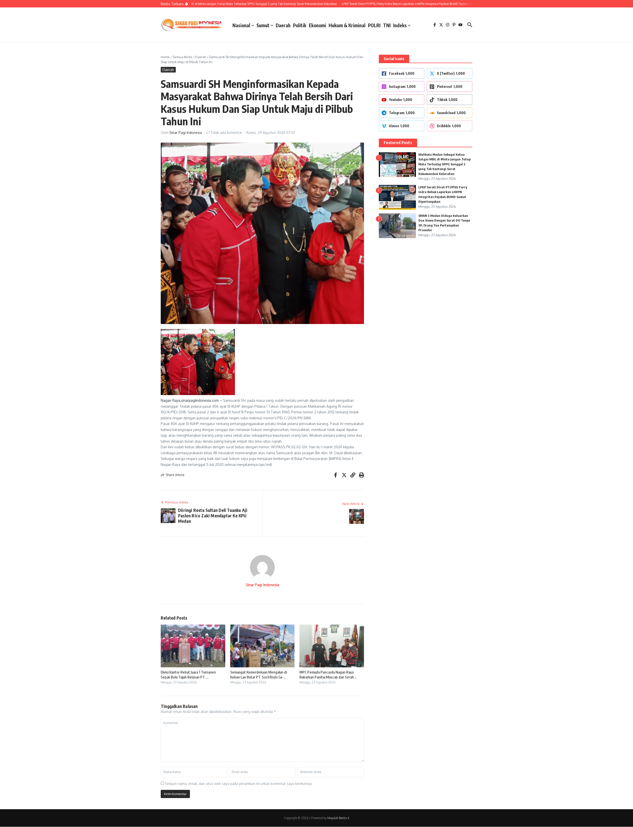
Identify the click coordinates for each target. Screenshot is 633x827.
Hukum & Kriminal (347, 25)
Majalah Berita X (338, 818)
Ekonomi (317, 25)
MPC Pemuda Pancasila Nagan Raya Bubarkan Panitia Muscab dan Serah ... (328, 674)
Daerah (283, 25)
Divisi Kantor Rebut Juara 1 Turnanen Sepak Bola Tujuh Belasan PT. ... (188, 674)
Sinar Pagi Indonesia (185, 132)
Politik (299, 25)
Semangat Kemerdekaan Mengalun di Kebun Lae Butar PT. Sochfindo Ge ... (258, 674)
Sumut (263, 25)
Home (165, 57)
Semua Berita (182, 57)
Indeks (400, 25)
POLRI (374, 25)
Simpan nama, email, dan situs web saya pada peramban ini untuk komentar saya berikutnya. (239, 783)
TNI (387, 25)
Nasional (241, 25)
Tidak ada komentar (226, 132)
